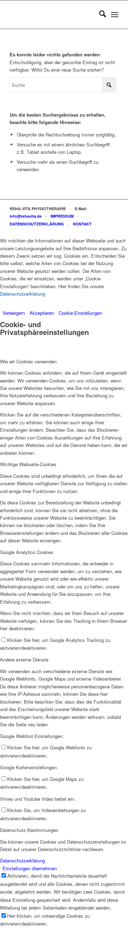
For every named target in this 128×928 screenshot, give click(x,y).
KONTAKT (82, 224)
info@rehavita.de (26, 216)
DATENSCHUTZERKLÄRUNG (37, 224)
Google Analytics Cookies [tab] (26, 552)
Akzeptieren (42, 312)
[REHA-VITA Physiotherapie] (53, 14)
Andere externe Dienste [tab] (24, 659)
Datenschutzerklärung (22, 293)
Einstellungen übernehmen (29, 868)
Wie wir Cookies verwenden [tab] (28, 361)
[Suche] (99, 14)
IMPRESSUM (62, 216)
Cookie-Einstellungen (80, 312)
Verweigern (13, 312)
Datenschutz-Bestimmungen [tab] (29, 830)
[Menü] (114, 14)
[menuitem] (99, 14)
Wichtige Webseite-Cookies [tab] (28, 464)
